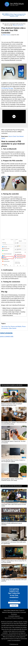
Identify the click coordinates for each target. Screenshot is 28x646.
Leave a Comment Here (6, 336)
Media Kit (4, 612)
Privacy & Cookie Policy (17, 618)
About (8, 610)
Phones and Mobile (16, 326)
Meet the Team (14, 610)
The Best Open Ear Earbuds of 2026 (17, 16)
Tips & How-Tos (5, 326)
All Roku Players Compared (16, 14)
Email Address (14, 600)
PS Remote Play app (7, 88)
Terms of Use (8, 618)
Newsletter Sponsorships (14, 612)
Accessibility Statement (14, 616)
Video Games (12, 328)
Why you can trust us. (18, 25)
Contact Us (21, 610)
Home (5, 610)
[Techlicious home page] (14, 4)
